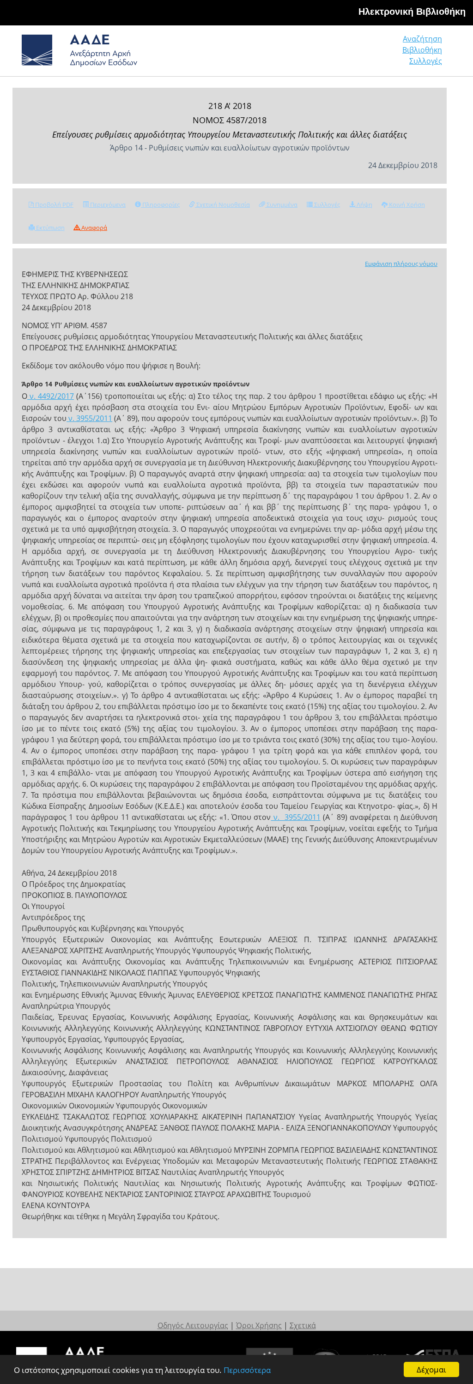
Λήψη (363, 204)
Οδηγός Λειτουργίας (193, 1325)
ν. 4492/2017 (50, 396)
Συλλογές (425, 61)
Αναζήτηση (422, 39)
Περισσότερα (247, 1370)
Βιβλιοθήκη (422, 50)
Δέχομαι (431, 1369)
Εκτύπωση (50, 227)
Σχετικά (303, 1325)
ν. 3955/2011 (89, 418)
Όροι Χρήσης (259, 1325)
